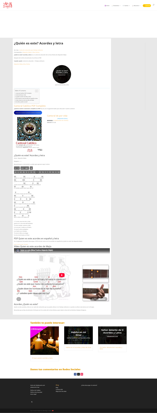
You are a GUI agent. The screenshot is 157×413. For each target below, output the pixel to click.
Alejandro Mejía (27, 52)
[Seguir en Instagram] (81, 374)
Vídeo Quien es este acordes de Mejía (25, 100)
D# (40, 172)
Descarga (26, 244)
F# (50, 172)
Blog (57, 387)
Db (34, 172)
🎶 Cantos (125, 5)
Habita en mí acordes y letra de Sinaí (78, 347)
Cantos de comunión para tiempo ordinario (31, 50)
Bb (24, 172)
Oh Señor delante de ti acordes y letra (111, 348)
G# (59, 172)
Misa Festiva (36, 52)
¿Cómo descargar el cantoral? (89, 385)
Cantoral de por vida (21, 95)
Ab (15, 172)
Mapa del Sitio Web (61, 391)
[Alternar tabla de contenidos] (36, 91)
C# (31, 172)
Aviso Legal (33, 394)
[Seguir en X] (78, 374)
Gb (53, 172)
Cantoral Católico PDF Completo (24, 93)
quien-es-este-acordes (18, 244)
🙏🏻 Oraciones (115, 5)
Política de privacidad (36, 392)
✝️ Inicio (107, 5)
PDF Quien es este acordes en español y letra (27, 98)
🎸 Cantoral (147, 5)
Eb (43, 172)
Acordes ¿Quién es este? (22, 102)
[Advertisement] (78, 24)
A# (21, 172)
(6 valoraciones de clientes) (60, 120)
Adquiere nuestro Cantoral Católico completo (28, 112)
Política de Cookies (35, 390)
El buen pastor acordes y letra (42, 358)
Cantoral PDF (59, 389)
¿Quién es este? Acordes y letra (23, 96)
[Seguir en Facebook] (75, 374)
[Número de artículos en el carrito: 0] (31, 401)
